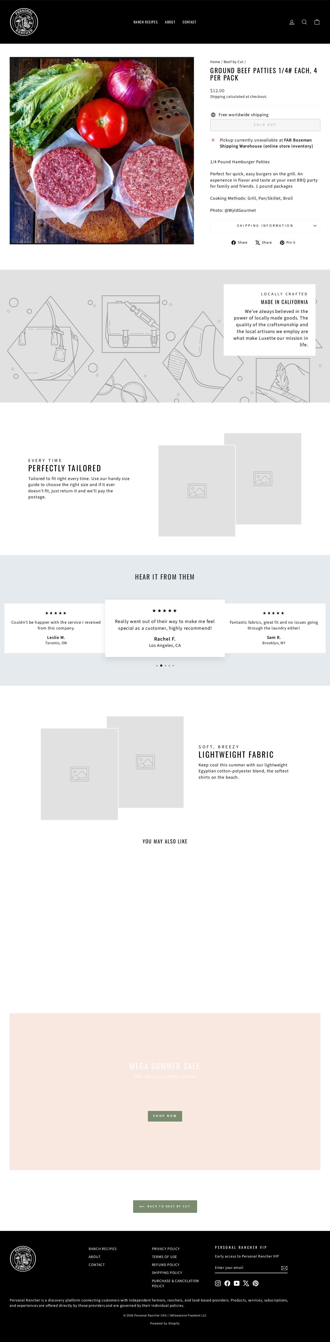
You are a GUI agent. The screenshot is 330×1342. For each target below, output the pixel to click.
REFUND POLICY (166, 1264)
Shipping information (265, 225)
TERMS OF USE (164, 1256)
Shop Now (165, 1116)
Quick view (46, 960)
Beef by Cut (234, 61)
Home (215, 61)
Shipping (217, 96)
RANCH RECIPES (146, 21)
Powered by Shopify (165, 1323)
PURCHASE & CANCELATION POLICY (175, 1283)
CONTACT (189, 21)
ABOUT (170, 21)
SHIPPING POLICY (167, 1272)
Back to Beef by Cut (168, 1206)
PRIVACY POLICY (166, 1248)
